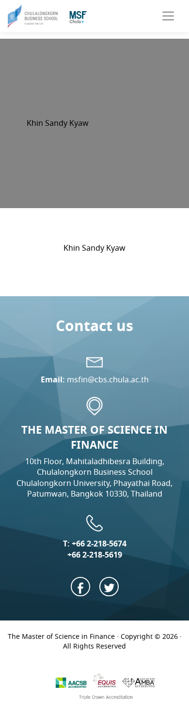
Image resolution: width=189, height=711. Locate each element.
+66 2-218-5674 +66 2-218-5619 (96, 549)
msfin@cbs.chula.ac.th (108, 380)
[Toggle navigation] (168, 16)
